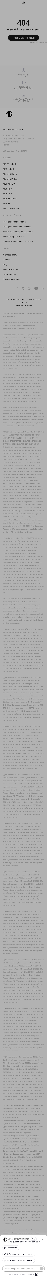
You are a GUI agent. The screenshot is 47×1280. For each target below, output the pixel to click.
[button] (23, 640)
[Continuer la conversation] (41, 1268)
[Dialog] (36, 1274)
